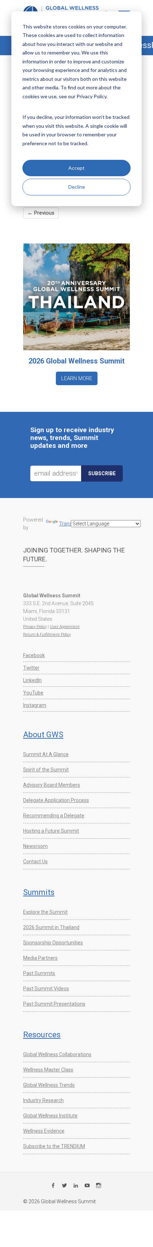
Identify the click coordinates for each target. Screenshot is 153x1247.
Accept (76, 168)
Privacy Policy (35, 626)
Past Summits (39, 973)
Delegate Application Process (56, 800)
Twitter (31, 668)
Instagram (34, 705)
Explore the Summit (45, 912)
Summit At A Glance (46, 754)
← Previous (40, 213)
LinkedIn (32, 680)
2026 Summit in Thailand (51, 927)
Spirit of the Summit (46, 769)
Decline (76, 187)
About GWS (43, 734)
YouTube (33, 693)
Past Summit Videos (46, 988)
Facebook (34, 655)
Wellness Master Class (48, 1070)
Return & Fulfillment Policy (47, 634)
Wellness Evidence (43, 1131)
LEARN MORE (76, 378)
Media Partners (40, 958)
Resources (41, 1034)
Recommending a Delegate (53, 815)
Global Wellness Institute (50, 1115)
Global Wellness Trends (49, 1085)
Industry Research (43, 1100)
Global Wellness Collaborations (57, 1054)
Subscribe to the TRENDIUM (54, 1146)
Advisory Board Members (51, 785)
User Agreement (65, 626)
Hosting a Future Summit (51, 831)
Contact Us (35, 861)
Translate (69, 523)
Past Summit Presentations (54, 1004)
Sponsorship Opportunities (53, 942)
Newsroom (35, 846)
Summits (38, 892)
